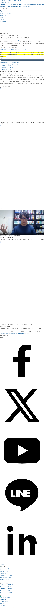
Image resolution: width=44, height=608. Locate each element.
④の (6, 69)
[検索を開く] (0, 10)
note (5, 579)
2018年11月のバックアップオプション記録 (10, 62)
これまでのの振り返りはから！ (13, 49)
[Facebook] (22, 382)
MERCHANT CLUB (5, 2)
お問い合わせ (3, 11)
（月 (17, 0)
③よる (8, 67)
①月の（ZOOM (10, 64)
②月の (6, 65)
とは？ (5, 13)
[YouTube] (22, 472)
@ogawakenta (20, 40)
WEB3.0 (7, 586)
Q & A (1, 22)
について (7, 51)
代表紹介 (2, 17)
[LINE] (22, 517)
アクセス (2, 564)
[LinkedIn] (22, 562)
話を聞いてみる (25, 333)
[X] (22, 427)
